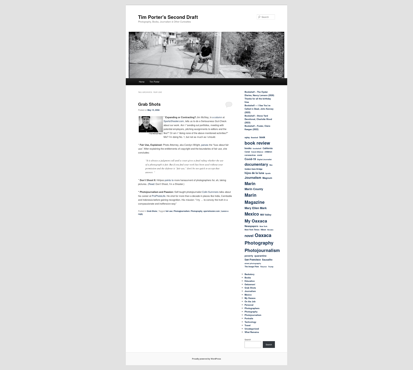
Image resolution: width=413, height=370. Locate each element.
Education (250, 280)
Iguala (268, 173)
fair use (169, 211)
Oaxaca (263, 235)
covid (259, 155)
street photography (253, 263)
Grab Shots (149, 104)
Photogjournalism (182, 211)
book (262, 137)
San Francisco (253, 259)
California (267, 148)
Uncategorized (252, 328)
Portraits (249, 318)
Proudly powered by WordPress (206, 358)
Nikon (263, 229)
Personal (249, 304)
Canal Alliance (257, 152)
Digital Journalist (264, 159)
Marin (250, 183)
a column (217, 117)
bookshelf (257, 148)
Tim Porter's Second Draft (168, 16)
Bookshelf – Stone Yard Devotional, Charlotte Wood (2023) (258, 119)
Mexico (252, 214)
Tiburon (263, 266)
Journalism (253, 177)
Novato (270, 229)
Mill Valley (265, 214)
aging (247, 137)
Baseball (254, 137)
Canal (247, 151)
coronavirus (250, 155)
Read (151, 184)
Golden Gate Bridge (253, 169)
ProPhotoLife (158, 195)
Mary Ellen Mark (256, 208)
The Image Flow (252, 266)
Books (248, 277)
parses (204, 144)
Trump (270, 266)
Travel (248, 325)
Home (141, 81)
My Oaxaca (256, 221)
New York (263, 226)
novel (249, 235)
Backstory (249, 274)
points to (169, 180)
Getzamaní (250, 284)
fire (270, 164)
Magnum (267, 177)
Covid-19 (250, 159)
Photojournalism (262, 250)
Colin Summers (210, 191)
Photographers (252, 308)
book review (257, 143)
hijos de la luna (254, 173)
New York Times (252, 229)
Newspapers (251, 226)
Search (248, 339)
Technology (250, 321)
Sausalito (267, 259)
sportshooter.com (211, 211)
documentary (256, 164)
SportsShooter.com (174, 121)
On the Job (250, 301)
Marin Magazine (255, 198)
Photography (196, 211)
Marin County (254, 189)
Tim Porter (154, 81)
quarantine (260, 255)
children (268, 151)
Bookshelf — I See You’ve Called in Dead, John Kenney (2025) (259, 109)
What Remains (252, 332)
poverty (249, 255)
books (248, 148)
